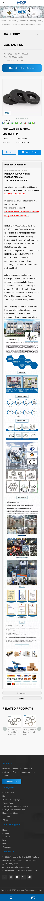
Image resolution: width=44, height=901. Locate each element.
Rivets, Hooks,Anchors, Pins (13, 810)
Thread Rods (7, 803)
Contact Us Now (12, 782)
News (4, 844)
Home (4, 830)
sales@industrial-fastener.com (23, 68)
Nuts (4, 796)
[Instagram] (17, 877)
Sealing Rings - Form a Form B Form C (29, 732)
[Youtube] (11, 877)
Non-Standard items (10, 813)
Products (6, 833)
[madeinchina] (29, 877)
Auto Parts (6, 816)
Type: (5, 138)
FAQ (4, 840)
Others (5, 820)
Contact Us (6, 847)
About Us (6, 837)
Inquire (9, 152)
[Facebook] (4, 877)
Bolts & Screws (8, 793)
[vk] (23, 877)
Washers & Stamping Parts (12, 800)
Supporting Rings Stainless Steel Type (14, 732)
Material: (6, 142)
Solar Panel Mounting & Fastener (15, 806)
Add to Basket (31, 152)
